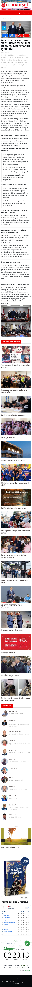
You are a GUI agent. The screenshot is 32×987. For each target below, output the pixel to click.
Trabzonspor (7, 927)
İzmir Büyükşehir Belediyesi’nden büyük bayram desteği (15, 531)
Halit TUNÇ (11, 777)
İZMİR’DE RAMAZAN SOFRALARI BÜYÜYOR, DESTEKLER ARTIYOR (14, 556)
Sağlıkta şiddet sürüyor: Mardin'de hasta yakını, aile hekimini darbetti (15, 699)
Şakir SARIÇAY (12, 805)
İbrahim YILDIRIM (13, 711)
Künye (18, 979)
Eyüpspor (6, 924)
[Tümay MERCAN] (4, 742)
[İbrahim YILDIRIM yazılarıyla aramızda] (16, 9)
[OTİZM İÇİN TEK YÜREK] (16, 426)
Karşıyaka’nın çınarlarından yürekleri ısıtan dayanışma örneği (14, 391)
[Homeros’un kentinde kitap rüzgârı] (16, 619)
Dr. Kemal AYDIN (12, 750)
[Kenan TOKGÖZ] (4, 722)
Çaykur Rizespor (8, 931)
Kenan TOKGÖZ (12, 720)
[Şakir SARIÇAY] (4, 807)
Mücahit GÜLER (12, 759)
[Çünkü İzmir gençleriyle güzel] (16, 664)
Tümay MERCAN (12, 740)
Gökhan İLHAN (12, 796)
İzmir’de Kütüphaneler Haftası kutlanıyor (13, 508)
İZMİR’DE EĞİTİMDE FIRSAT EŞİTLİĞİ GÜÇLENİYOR (12, 606)
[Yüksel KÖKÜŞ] (4, 789)
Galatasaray (7, 913)
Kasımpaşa (6, 934)
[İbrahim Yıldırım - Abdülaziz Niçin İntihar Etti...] (16, 878)
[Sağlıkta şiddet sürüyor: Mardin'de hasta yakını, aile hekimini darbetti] (16, 687)
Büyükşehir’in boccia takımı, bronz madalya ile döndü (15, 484)
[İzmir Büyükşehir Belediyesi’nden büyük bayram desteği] (16, 519)
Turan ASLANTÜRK (13, 768)
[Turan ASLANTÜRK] (4, 770)
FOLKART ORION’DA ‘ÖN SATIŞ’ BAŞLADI (13, 460)
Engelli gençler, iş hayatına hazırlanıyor (13, 415)
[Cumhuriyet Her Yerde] (16, 642)
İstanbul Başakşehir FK (9, 922)
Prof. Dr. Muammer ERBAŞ (15, 731)
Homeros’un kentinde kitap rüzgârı (11, 630)
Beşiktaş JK (7, 920)
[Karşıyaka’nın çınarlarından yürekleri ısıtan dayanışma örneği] (16, 379)
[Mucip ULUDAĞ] (4, 816)
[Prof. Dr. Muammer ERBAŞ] (4, 733)
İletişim (13, 979)
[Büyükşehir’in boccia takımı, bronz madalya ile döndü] (16, 472)
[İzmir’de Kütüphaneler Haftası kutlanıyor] (16, 497)
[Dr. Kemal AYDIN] (4, 752)
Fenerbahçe (6, 915)
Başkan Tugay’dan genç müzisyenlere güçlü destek (14, 581)
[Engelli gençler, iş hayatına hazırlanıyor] (16, 404)
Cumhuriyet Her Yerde (8, 652)
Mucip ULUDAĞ (12, 814)
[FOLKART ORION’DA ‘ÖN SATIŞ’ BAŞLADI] (16, 449)
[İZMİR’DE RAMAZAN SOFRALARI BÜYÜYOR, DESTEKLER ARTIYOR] (16, 544)
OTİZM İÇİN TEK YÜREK (8, 437)
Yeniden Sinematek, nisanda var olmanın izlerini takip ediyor (15, 366)
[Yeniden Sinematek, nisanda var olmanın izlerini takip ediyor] (16, 354)
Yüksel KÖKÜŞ (12, 787)
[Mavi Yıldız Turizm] (16, 1)
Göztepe (6, 929)
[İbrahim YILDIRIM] (4, 713)
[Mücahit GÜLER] (4, 761)
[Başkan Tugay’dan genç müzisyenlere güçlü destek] (16, 569)
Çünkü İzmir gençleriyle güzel (10, 675)
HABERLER (3, 19)
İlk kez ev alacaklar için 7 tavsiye (11, 847)
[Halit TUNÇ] (4, 779)
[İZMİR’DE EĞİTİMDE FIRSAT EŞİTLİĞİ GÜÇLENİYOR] (16, 594)
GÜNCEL (10, 19)
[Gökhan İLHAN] (4, 798)
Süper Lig (12, 906)
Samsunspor (7, 917)
